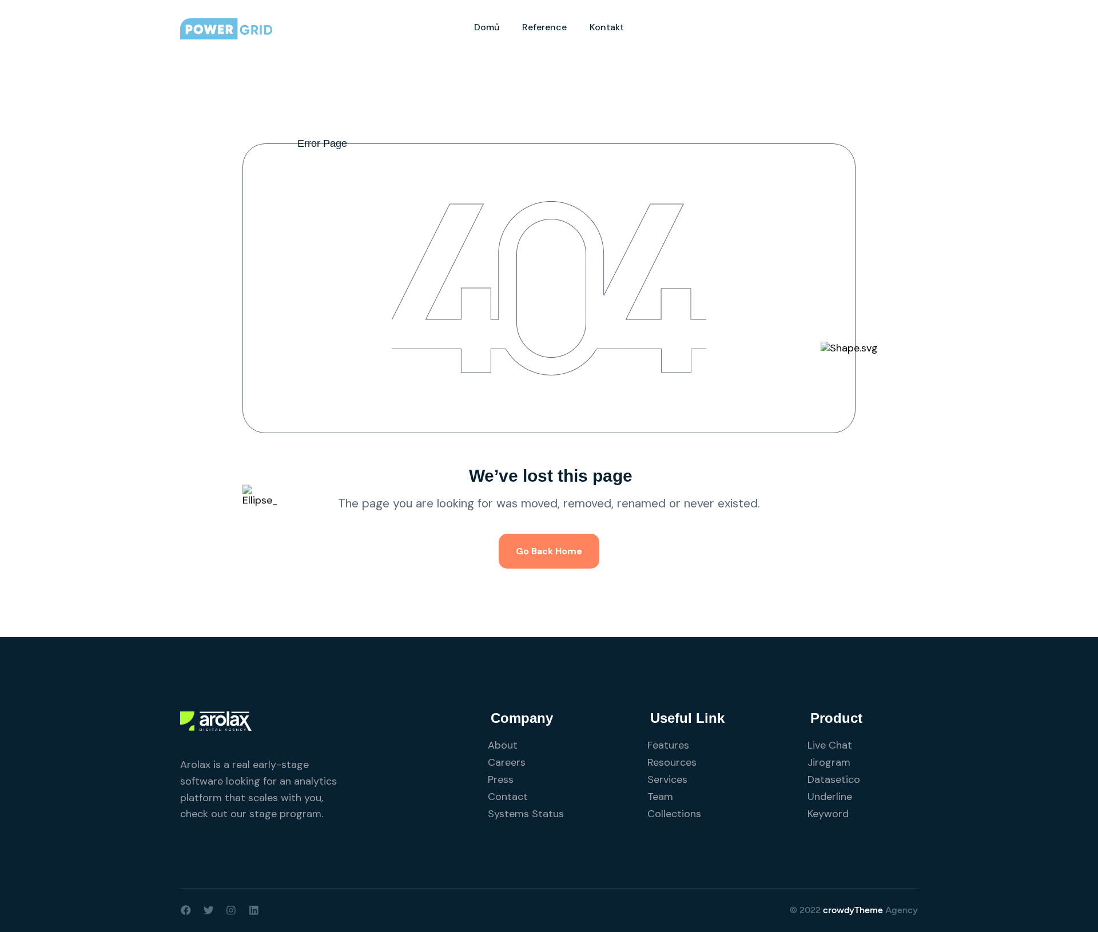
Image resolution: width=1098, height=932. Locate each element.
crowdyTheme (853, 910)
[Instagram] (231, 910)
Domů (486, 27)
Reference (544, 27)
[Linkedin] (254, 910)
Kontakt (607, 27)
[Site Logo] (226, 28)
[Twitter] (208, 910)
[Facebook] (186, 910)
